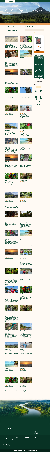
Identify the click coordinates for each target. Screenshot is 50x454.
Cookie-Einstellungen (32, 450)
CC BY (3, 27)
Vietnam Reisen (36, 448)
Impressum (20, 450)
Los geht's (38, 86)
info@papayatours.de (38, 50)
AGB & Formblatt (24, 450)
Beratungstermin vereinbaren (39, 52)
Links (36, 450)
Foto (0, 27)
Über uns (7, 425)
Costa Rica (21, 26)
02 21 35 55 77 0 (39, 47)
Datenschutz (28, 450)
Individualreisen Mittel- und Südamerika (13, 26)
